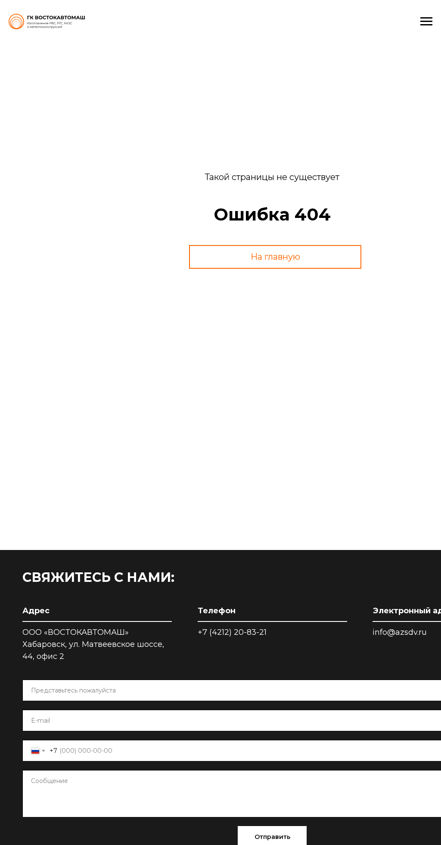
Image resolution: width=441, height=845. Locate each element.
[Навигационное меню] (426, 21)
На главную (275, 257)
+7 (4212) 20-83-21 (232, 632)
